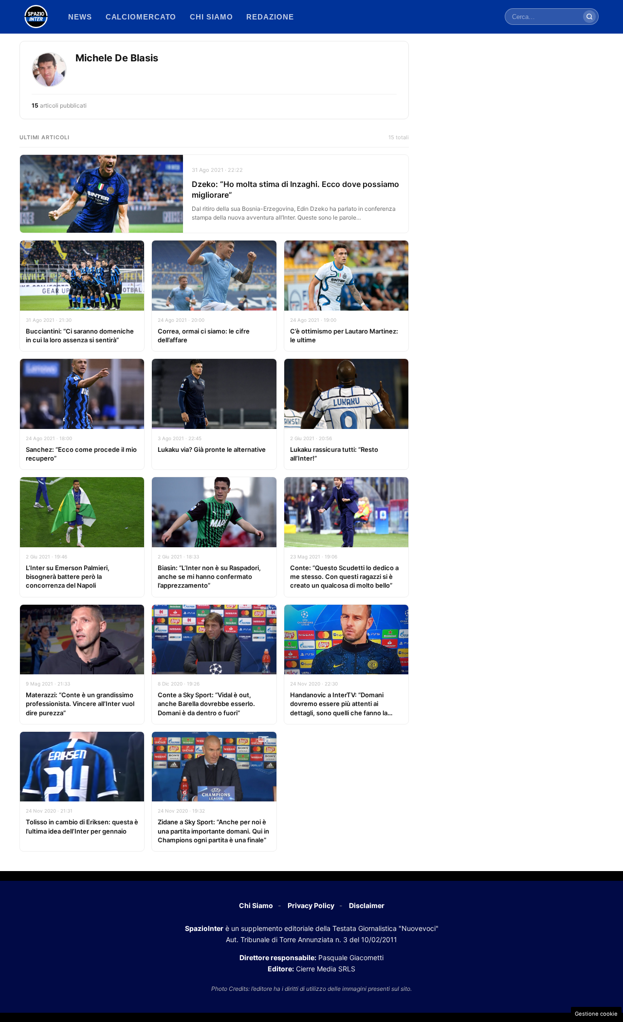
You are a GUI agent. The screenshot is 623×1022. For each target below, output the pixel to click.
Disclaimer (367, 905)
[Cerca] (589, 16)
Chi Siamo (256, 905)
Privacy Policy (311, 905)
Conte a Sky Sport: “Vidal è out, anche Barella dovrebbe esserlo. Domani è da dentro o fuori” (206, 703)
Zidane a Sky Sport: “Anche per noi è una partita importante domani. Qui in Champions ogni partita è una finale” (213, 830)
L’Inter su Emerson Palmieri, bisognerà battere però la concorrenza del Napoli (68, 576)
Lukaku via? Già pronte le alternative (212, 449)
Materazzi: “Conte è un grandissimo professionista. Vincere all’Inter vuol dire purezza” (80, 703)
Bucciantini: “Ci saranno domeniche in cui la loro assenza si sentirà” (80, 335)
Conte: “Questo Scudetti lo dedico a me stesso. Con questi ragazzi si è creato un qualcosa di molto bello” (344, 576)
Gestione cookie (596, 1013)
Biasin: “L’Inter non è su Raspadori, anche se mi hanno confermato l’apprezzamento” (209, 576)
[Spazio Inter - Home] (36, 16)
